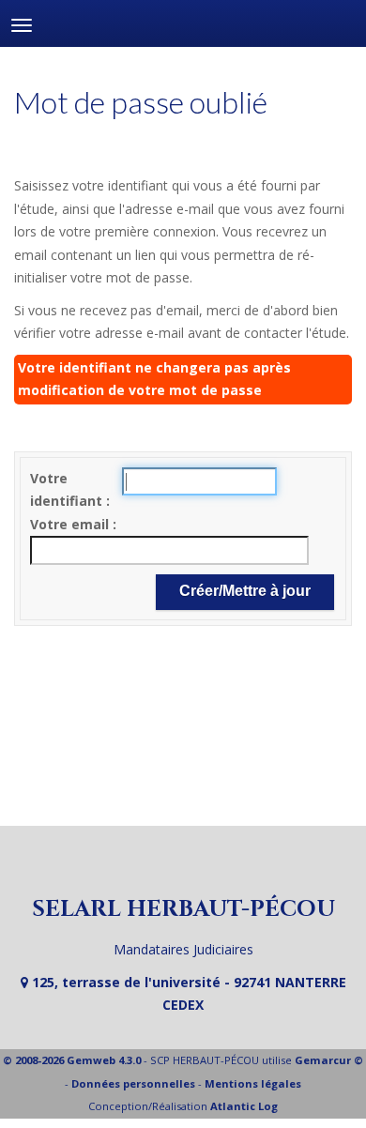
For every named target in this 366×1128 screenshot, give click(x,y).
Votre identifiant (68, 490)
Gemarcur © (329, 1060)
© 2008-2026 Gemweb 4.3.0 (72, 1060)
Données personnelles (133, 1083)
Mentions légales (253, 1083)
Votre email (71, 524)
